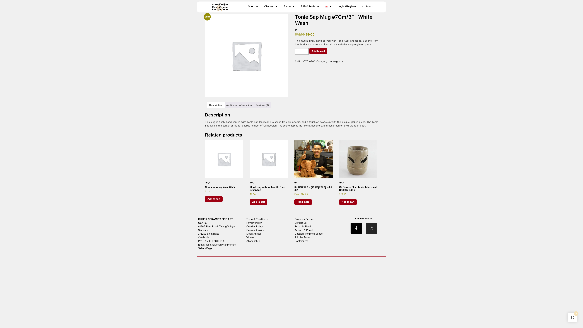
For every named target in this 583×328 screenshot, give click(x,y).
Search (369, 6)
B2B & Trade (308, 6)
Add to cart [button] (213, 199)
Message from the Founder (309, 233)
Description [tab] (216, 105)
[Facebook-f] (356, 228)
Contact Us (301, 223)
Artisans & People (304, 230)
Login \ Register (347, 6)
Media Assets (253, 233)
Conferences (301, 241)
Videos (250, 237)
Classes (269, 6)
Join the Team (302, 237)
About (287, 6)
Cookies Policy (254, 226)
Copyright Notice (255, 230)
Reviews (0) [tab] (262, 105)
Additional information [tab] (239, 105)
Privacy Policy (254, 223)
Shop (251, 6)
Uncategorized (336, 61)
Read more (303, 202)
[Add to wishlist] (296, 30)
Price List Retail (303, 226)
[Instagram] (371, 228)
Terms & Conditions (257, 219)
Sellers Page (205, 248)
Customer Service (304, 219)
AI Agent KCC (253, 241)
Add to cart (318, 51)
